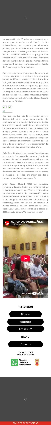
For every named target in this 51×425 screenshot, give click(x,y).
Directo (25, 314)
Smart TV (25, 328)
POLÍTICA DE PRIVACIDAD (25, 423)
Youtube (25, 322)
